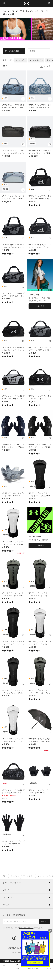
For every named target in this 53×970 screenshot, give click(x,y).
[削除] (25, 60)
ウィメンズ (15, 876)
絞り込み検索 (14, 51)
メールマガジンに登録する (14, 915)
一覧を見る (40, 545)
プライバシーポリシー (26, 928)
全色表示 (47, 66)
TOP (5, 876)
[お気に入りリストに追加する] (23, 99)
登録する (43, 921)
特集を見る (40, 306)
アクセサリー (28, 876)
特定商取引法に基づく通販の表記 (20, 948)
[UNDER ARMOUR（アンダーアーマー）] (26, 3)
